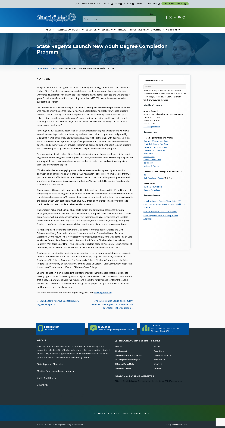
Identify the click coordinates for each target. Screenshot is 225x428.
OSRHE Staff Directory (47, 378)
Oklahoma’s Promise (123, 368)
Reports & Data (138, 29)
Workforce (171, 29)
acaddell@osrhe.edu (151, 126)
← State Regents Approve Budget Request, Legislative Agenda (58, 302)
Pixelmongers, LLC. (180, 424)
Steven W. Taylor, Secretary (155, 147)
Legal (126, 413)
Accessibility (114, 413)
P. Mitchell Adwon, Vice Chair (155, 144)
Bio (144, 175)
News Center (50, 68)
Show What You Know (162, 355)
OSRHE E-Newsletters (152, 187)
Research (122, 29)
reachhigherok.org (103, 292)
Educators (92, 29)
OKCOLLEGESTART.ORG (147, 3)
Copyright (136, 413)
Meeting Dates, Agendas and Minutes (55, 371)
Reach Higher (159, 351)
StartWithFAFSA (160, 359)
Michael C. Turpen (151, 166)
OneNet (157, 347)
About (49, 29)
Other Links (42, 384)
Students (156, 29)
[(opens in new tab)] (179, 412)
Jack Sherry (148, 163)
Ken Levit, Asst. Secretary (154, 150)
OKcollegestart (121, 351)
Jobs (77, 3)
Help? (147, 413)
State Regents (44, 364)
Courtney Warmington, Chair (155, 141)
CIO (99, 3)
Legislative (108, 29)
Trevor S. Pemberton (152, 159)
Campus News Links (152, 190)
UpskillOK (158, 368)
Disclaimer (99, 413)
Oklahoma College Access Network (128, 355)
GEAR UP (128, 3)
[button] (54, 30)
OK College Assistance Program (127, 359)
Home (39, 68)
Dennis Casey (149, 156)
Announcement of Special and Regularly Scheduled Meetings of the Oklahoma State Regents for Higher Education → (112, 304)
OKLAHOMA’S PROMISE (174, 3)
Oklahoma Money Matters (125, 364)
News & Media (88, 3)
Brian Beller (148, 153)
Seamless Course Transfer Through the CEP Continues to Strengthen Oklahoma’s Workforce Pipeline (164, 204)
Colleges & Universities (69, 29)
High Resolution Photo (153, 178)
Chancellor (58, 364)
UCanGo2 (157, 364)
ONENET (107, 3)
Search (152, 14)
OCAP (117, 3)
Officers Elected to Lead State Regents (160, 211)
